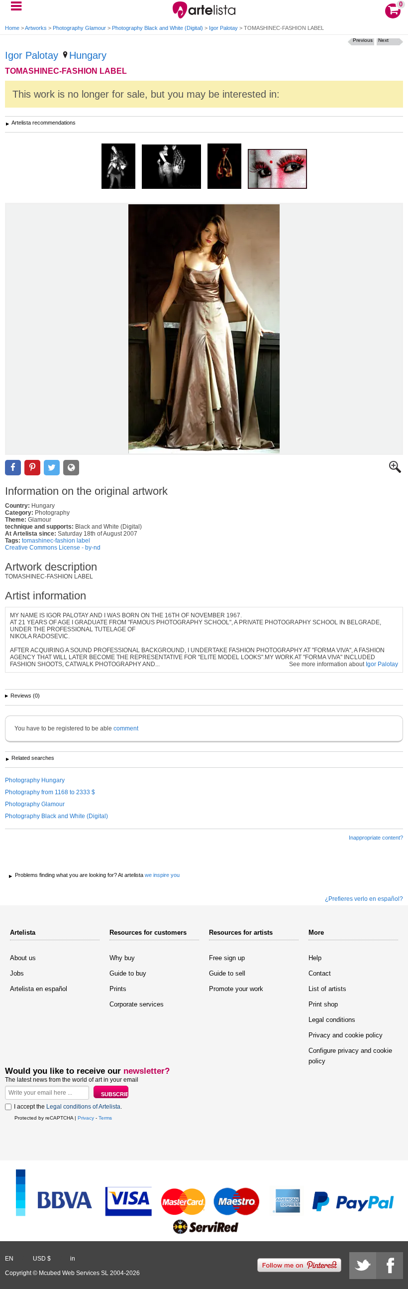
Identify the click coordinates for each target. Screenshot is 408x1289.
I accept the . (68, 1106)
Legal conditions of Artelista (83, 1106)
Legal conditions (331, 1019)
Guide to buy (127, 973)
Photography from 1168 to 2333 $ (50, 792)
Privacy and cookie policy (345, 1035)
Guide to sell (227, 973)
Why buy (122, 958)
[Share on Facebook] (13, 467)
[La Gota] (224, 167)
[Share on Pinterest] (32, 467)
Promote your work (236, 989)
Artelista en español (38, 989)
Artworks (36, 28)
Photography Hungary (35, 780)
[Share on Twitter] (52, 467)
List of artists (327, 989)
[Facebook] (389, 1265)
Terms (105, 1118)
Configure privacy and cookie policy (350, 1056)
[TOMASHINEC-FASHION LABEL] (204, 328)
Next (383, 40)
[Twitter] (362, 1265)
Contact (319, 973)
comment (125, 728)
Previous (363, 40)
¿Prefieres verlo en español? (364, 898)
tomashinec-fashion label (56, 540)
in (72, 1258)
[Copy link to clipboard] (71, 467)
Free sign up (227, 958)
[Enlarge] (395, 470)
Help (314, 958)
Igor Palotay (223, 28)
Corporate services (136, 1004)
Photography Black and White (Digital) (157, 28)
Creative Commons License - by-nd (53, 547)
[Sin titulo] (171, 167)
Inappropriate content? (376, 838)
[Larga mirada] (277, 169)
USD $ (42, 1258)
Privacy (86, 1118)
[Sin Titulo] (118, 167)
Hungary (87, 55)
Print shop (323, 1004)
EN (9, 1258)
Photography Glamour (79, 28)
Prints (117, 989)
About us (23, 958)
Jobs (17, 973)
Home (12, 28)
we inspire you (162, 875)
